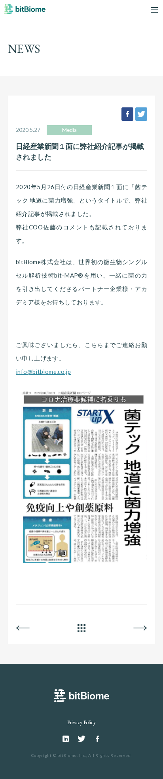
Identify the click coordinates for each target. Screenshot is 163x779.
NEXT (140, 628)
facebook (127, 114)
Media (69, 130)
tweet (141, 114)
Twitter (81, 739)
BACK (23, 628)
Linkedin (66, 739)
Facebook (97, 739)
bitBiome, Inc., (72, 755)
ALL (81, 628)
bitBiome (24, 11)
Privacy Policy (81, 722)
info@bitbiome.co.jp (43, 371)
